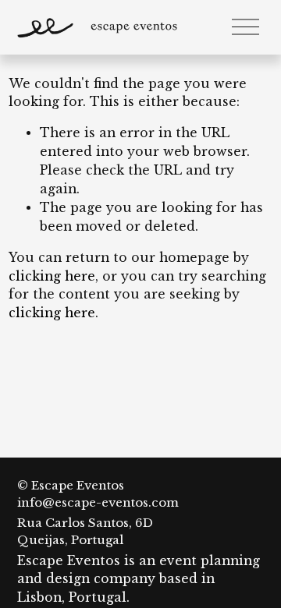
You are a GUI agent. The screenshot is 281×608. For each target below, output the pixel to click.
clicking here (52, 276)
